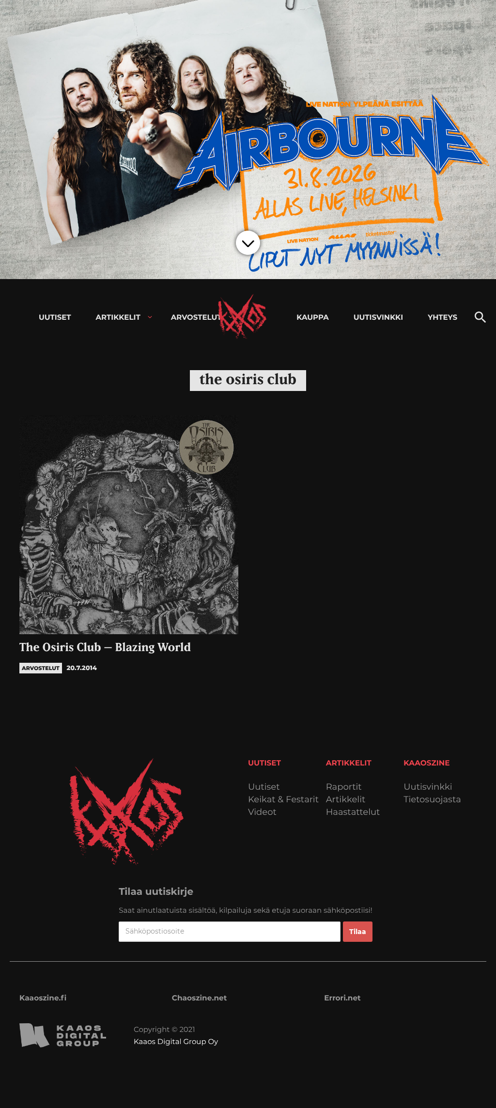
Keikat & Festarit (283, 800)
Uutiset (264, 787)
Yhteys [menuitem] (442, 317)
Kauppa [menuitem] (312, 317)
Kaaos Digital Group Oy (176, 1041)
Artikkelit (346, 800)
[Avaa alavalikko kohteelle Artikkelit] (150, 317)
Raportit (344, 787)
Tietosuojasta (432, 800)
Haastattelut (353, 812)
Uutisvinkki (427, 787)
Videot (262, 812)
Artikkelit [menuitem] (118, 317)
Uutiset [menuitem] (55, 317)
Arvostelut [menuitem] (196, 317)
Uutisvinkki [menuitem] (378, 317)
